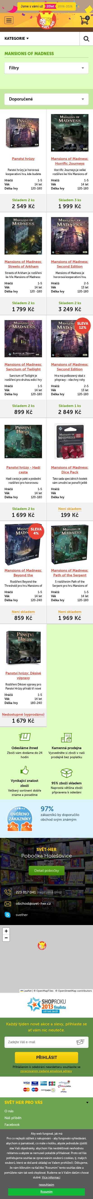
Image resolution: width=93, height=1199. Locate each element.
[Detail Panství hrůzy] (23, 133)
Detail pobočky (46, 870)
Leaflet (27, 990)
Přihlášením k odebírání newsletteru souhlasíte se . (46, 1069)
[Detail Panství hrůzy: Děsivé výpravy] (23, 647)
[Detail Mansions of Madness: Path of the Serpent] (69, 544)
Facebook (12, 1125)
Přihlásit (46, 1057)
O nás (9, 1111)
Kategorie (15, 38)
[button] (42, 945)
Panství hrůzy (23, 159)
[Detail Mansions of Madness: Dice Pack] (69, 441)
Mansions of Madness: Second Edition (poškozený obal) (69, 369)
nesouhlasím (46, 1184)
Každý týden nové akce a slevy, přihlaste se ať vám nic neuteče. (46, 1027)
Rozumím (46, 1191)
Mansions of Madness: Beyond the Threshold (23, 575)
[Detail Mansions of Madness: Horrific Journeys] (69, 133)
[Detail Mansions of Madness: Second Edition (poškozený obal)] (69, 339)
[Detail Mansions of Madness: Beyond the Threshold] (23, 544)
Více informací (51, 1177)
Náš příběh (13, 1118)
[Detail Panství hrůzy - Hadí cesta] (23, 441)
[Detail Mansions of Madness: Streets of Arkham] (23, 236)
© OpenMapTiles (43, 990)
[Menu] (9, 20)
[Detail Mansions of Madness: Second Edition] (69, 236)
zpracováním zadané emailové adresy (46, 1071)
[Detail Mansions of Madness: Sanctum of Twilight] (23, 339)
